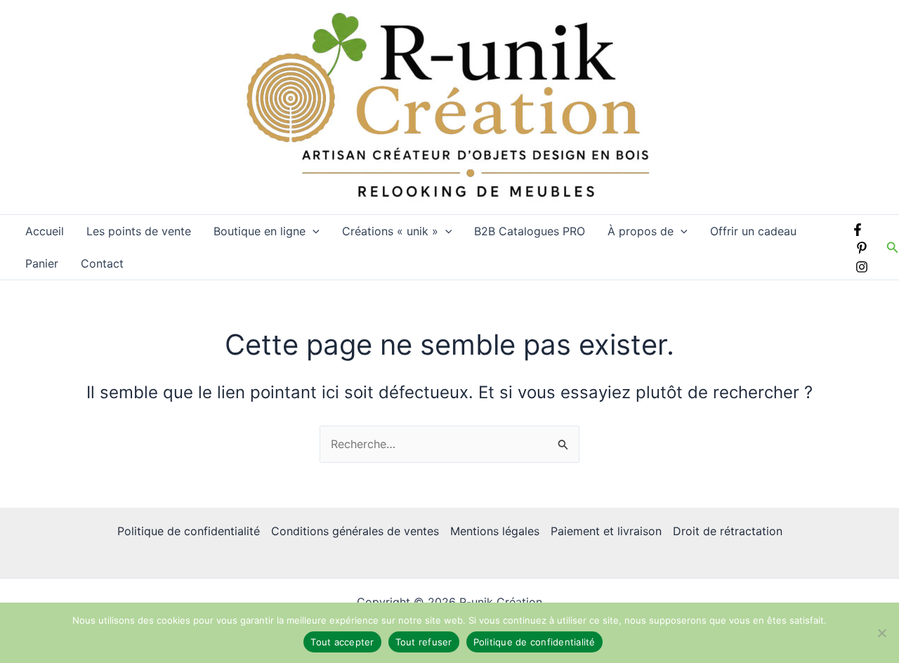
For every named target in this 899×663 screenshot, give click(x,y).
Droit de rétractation (727, 531)
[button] (313, 231)
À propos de (641, 231)
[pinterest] (861, 248)
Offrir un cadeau (753, 231)
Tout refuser (423, 642)
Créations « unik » (390, 231)
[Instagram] (861, 267)
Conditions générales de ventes (355, 531)
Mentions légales (494, 531)
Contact (102, 263)
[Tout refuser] (881, 633)
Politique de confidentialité (188, 531)
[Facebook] (857, 229)
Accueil (44, 231)
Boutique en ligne (260, 231)
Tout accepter (342, 642)
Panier (41, 263)
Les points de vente (138, 231)
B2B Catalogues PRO (529, 231)
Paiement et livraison (606, 531)
